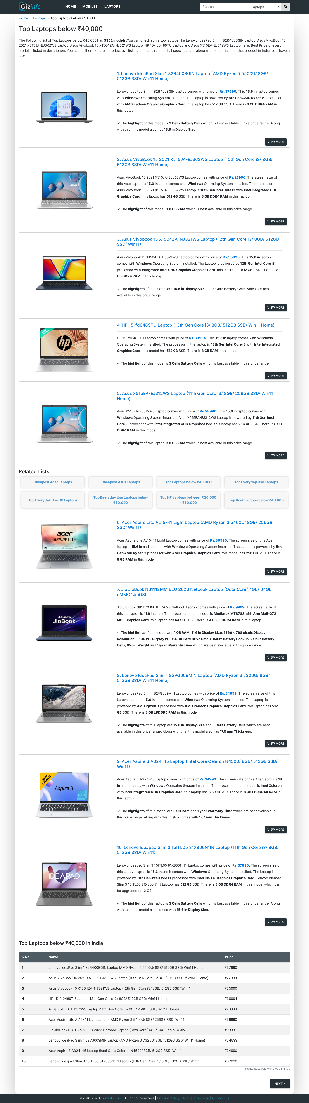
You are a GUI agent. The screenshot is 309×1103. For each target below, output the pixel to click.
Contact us (220, 1098)
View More (275, 142)
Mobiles (90, 6)
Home (70, 6)
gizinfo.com (112, 1098)
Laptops (112, 6)
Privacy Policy (168, 1098)
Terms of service (195, 1098)
